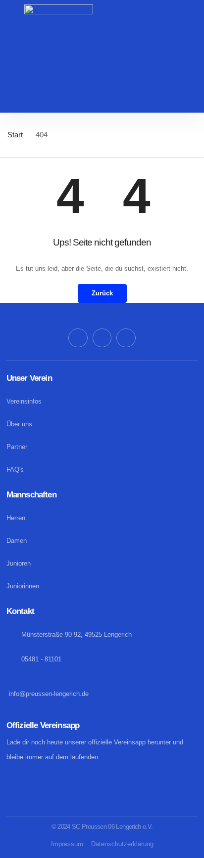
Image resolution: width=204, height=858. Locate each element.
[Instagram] (102, 337)
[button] (102, 103)
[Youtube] (125, 337)
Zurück (102, 293)
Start (15, 134)
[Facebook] (77, 337)
